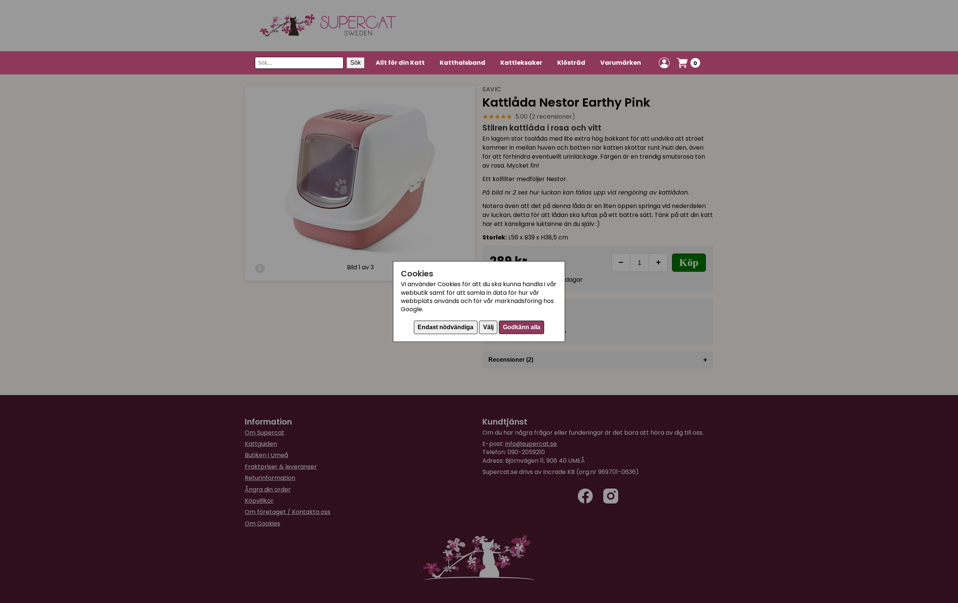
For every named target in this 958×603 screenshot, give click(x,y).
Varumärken (620, 62)
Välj (488, 327)
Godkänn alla (521, 327)
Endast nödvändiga (445, 327)
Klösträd (571, 62)
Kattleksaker (521, 62)
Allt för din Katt (400, 62)
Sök (355, 62)
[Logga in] (664, 63)
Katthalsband (462, 62)
